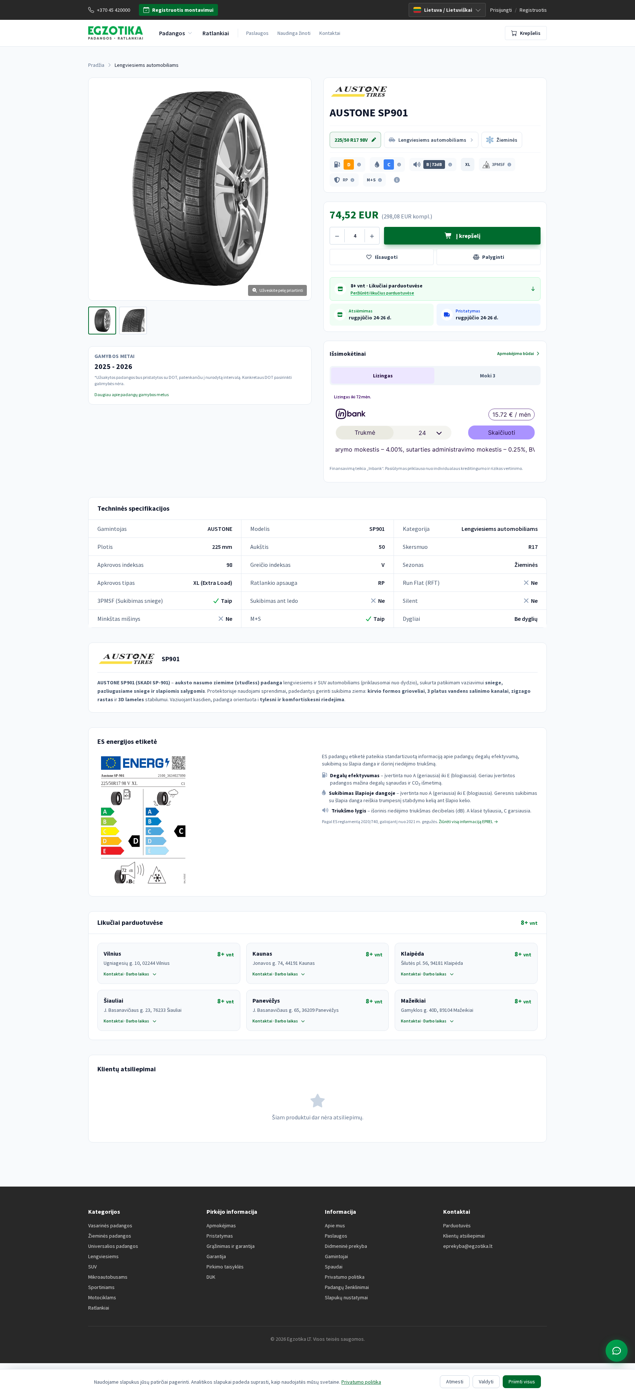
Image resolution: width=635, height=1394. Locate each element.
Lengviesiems (103, 1256)
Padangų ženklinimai (347, 1287)
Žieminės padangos (109, 1235)
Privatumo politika (345, 1277)
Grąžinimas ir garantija (231, 1246)
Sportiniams (101, 1287)
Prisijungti (501, 10)
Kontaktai (329, 33)
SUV (92, 1266)
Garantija (216, 1256)
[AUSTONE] (362, 92)
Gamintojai (336, 1256)
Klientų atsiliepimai (464, 1235)
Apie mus (335, 1225)
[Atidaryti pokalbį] (617, 1351)
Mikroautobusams (108, 1277)
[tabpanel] (435, 431)
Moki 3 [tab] (487, 375)
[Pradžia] (115, 33)
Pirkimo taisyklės (225, 1266)
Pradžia (96, 65)
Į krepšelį (467, 235)
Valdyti (486, 1381)
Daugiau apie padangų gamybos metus (131, 394)
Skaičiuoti (501, 432)
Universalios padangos (113, 1246)
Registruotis (533, 10)
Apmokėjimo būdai (515, 353)
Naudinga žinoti (294, 33)
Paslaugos (257, 33)
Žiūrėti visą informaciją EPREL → (468, 821)
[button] (347, 164)
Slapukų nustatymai (346, 1297)
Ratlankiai (98, 1307)
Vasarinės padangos (110, 1225)
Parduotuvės (457, 1225)
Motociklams (102, 1297)
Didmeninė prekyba (346, 1246)
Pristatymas (220, 1235)
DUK (211, 1277)
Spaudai (333, 1266)
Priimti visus (522, 1381)
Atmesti (454, 1381)
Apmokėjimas (221, 1225)
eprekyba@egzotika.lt (467, 1246)
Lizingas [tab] (383, 375)
